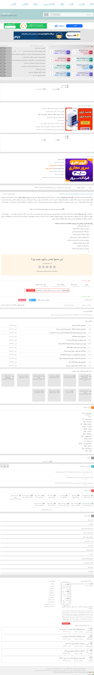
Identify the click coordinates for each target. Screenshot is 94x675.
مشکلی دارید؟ (60, 284)
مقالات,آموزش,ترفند (87, 443)
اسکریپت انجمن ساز (40, 48)
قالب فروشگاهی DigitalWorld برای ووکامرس (73, 636)
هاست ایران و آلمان (59, 162)
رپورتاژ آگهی (89, 433)
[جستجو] (46, 14)
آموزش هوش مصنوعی (87, 558)
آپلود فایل (90, 571)
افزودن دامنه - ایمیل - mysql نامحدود (55, 111)
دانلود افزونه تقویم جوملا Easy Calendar (77, 362)
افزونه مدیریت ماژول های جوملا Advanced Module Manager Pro (72, 343)
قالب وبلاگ (89, 441)
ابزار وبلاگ (51, 590)
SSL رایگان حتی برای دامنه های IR (55, 117)
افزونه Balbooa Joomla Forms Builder (84, 314)
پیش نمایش (74, 284)
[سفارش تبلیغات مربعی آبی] (55, 89)
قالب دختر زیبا (69, 392)
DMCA (68, 668)
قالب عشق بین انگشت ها (85, 379)
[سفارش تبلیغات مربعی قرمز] (40, 89)
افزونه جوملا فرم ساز (65, 314)
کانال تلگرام (32, 300)
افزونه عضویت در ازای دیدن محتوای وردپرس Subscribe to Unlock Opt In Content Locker (74, 483)
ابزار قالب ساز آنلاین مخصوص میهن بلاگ (74, 651)
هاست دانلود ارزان (88, 562)
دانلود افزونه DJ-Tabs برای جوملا (79, 325)
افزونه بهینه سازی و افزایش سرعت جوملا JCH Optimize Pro (73, 354)
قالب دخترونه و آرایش (69, 377)
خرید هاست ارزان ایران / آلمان (85, 105)
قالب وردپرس (89, 550)
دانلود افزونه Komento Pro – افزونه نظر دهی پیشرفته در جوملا (72, 358)
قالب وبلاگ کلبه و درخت (85, 394)
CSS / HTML (87, 415)
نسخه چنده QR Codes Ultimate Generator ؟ (34, 63)
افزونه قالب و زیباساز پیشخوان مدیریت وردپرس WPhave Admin (79, 477)
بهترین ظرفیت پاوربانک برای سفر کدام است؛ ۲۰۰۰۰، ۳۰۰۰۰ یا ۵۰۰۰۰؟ (27, 51)
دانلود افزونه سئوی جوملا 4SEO (79, 336)
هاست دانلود (56, 672)
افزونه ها (5, 194)
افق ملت (91, 524)
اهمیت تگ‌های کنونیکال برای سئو (37, 72)
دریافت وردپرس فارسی (49, 606)
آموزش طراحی (88, 413)
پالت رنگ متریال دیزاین (49, 604)
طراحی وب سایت (82, 672)
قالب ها (90, 438)
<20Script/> (6, 14)
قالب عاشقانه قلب (38, 392)
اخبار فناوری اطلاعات (87, 424)
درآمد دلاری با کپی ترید (87, 528)
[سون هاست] (25, 28)
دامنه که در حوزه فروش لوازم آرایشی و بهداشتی (33, 66)
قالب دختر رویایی (23, 377)
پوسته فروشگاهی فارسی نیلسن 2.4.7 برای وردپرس (72, 629)
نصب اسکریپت (51, 599)
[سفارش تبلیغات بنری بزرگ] (64, 85)
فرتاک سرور (90, 156)
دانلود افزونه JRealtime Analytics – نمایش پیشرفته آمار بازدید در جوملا (71, 329)
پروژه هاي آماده (88, 448)
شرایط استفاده (50, 601)
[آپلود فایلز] (68, 28)
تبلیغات (52, 583)
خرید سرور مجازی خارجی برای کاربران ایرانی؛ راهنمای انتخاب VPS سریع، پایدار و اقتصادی (74, 471)
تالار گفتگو (52, 592)
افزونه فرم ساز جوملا (55, 314)
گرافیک (90, 450)
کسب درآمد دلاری (88, 541)
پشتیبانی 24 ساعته (59, 174)
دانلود (86, 284)
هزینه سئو (90, 519)
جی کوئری (89, 431)
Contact (65, 668)
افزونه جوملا (80, 187)
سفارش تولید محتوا (88, 537)
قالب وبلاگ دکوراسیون (8, 379)
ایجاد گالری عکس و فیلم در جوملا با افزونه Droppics (75, 351)
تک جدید (91, 554)
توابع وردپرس (51, 597)
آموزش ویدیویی (88, 419)
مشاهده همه (53, 46)
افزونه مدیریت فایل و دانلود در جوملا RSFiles (76, 347)
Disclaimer (83, 668)
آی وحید (75, 672)
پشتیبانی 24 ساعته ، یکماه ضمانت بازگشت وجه (52, 123)
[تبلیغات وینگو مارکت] (47, 461)
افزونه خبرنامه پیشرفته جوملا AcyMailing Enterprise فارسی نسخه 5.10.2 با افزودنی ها (67, 332)
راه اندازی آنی (60, 120)
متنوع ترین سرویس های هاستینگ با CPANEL (53, 108)
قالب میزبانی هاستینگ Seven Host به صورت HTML (72, 658)
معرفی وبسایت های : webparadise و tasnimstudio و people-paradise (28, 60)
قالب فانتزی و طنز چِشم (39, 379)
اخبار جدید (90, 545)
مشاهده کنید (65, 623)
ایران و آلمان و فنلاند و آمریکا (57, 171)
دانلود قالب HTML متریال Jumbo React (75, 643)
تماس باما (52, 588)
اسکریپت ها (89, 426)
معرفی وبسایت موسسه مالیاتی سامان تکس (34, 57)
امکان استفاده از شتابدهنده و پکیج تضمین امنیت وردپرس (50, 126)
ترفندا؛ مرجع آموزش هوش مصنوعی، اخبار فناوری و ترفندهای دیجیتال (28, 54)
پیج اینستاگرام (22, 300)
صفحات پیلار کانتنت (40, 69)
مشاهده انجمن (3, 45)
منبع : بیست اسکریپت (40, 284)
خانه (90, 187)
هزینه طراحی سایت (88, 532)
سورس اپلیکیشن (88, 436)
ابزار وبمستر (89, 421)
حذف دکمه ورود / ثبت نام (39, 75)
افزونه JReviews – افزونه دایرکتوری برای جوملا (76, 365)
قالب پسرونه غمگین (54, 392)
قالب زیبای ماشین (54, 377)
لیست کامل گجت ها (46, 509)
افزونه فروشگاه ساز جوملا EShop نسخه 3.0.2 (76, 340)
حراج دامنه (90, 567)
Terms (79, 668)
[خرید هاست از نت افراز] (64, 87)
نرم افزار (90, 446)
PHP (89, 416)
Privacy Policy (74, 668)
